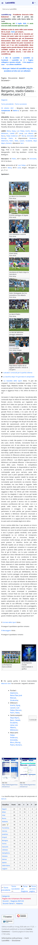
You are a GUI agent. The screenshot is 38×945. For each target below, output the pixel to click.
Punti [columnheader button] (14, 805)
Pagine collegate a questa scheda (17, 61)
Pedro (11, 138)
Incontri (6, 901)
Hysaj (14, 131)
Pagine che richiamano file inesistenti (16, 898)
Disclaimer (16, 940)
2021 (12, 108)
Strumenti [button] (5, 80)
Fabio (13, 32)
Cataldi (12, 133)
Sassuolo (5, 847)
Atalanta (5, 821)
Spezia (4, 862)
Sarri (22, 143)
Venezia (4, 856)
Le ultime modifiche (14, 64)
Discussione (12, 78)
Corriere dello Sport (9, 622)
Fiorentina (5, 828)
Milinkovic (4, 133)
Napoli (4, 809)
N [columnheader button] (27, 805)
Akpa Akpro (14, 718)
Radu (16, 141)
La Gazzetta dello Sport (13, 381)
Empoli (4, 837)
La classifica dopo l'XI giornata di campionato (18, 377)
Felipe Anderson (12, 136)
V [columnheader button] (23, 805)
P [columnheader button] (31, 805)
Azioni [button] (21, 78)
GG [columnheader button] (19, 805)
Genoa (4, 859)
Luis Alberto (28, 133)
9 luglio (19, 23)
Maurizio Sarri (6, 683)
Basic (3, 136)
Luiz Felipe (20, 131)
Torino (4, 843)
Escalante (29, 141)
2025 (24, 23)
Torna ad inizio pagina (32, 888)
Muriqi (3, 138)
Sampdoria (6, 853)
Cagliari (4, 869)
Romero (9, 143)
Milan (4, 812)
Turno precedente (7, 104)
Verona (4, 831)
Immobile (30, 136)
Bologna (5, 840)
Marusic (33, 131)
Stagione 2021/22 (17, 901)
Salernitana (6, 865)
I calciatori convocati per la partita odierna (17, 373)
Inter (3, 815)
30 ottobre (5, 108)
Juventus (5, 834)
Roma (4, 818)
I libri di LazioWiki (11, 58)
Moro (23, 136)
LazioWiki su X (18, 60)
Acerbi (27, 131)
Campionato (5, 110)
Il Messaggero (6, 630)
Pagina (3, 78)
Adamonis (4, 141)
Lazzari (21, 141)
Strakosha (32, 138)
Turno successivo (21, 104)
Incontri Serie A (8, 903)
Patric (11, 141)
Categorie (5, 896)
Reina (9, 131)
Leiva (20, 133)
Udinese (5, 850)
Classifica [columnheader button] (5, 805)
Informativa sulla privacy (12, 938)
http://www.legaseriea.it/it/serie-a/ (10, 786)
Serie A (16, 110)
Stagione (4, 100)
